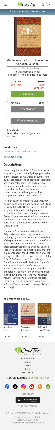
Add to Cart (29, 94)
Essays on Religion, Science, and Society (26, 331)
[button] (43, 4)
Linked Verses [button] (14, 157)
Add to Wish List (29, 121)
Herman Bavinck (31, 72)
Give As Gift (29, 109)
